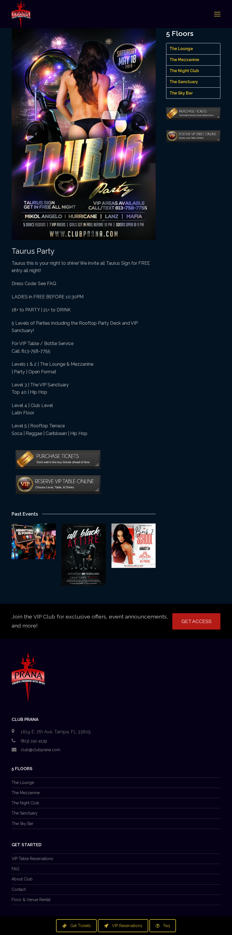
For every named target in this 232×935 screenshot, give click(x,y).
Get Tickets (80, 925)
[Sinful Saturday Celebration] (34, 541)
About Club (22, 879)
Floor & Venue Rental (31, 899)
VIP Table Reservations (32, 858)
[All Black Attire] (83, 554)
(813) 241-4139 (34, 741)
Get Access (196, 621)
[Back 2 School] (133, 545)
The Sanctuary (183, 81)
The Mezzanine (184, 59)
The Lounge (181, 48)
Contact (19, 889)
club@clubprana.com (40, 749)
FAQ (15, 869)
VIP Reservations (127, 925)
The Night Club (184, 70)
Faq (167, 925)
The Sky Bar (181, 93)
